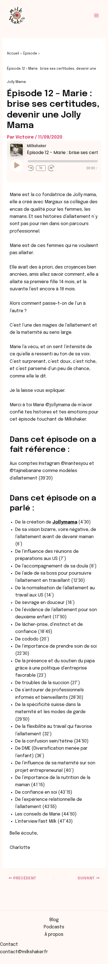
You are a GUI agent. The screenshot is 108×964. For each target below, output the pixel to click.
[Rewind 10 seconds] (31, 168)
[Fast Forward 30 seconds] (51, 168)
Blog (54, 920)
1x (40, 168)
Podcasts (54, 927)
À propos (54, 934)
